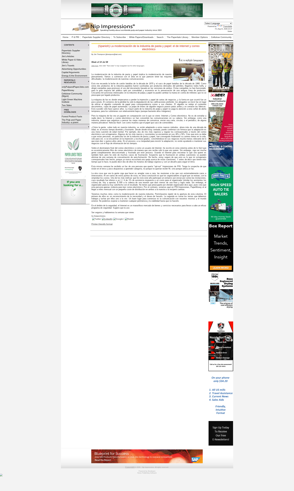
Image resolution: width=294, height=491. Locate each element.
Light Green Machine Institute (72, 100)
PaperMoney (68, 90)
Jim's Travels (68, 65)
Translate (227, 26)
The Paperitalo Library (177, 37)
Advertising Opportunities (74, 69)
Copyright (130, 467)
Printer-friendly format (102, 224)
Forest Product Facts (72, 116)
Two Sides (67, 105)
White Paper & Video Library (72, 60)
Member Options (200, 37)
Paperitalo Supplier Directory (96, 37)
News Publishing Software (147, 473)
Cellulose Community (221, 37)
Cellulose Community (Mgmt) (72, 94)
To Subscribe (119, 37)
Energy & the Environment (74, 75)
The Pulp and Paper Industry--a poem (71, 121)
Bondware (151, 471)
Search (160, 37)
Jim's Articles (68, 56)
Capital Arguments (70, 72)
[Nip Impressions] (117, 32)
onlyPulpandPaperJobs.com (75, 87)
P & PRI (75, 37)
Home (65, 37)
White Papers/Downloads (141, 37)
